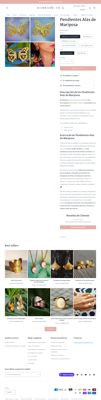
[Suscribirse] (38, 374)
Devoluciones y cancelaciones (60, 359)
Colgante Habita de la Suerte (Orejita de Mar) (39, 281)
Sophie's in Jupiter (14, 399)
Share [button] (64, 237)
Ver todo (50, 329)
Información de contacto (77, 399)
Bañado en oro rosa (68, 41)
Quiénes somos (10, 342)
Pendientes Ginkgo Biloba (61, 280)
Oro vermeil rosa (86, 45)
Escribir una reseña (78, 227)
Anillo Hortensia (16, 280)
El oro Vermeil (32, 356)
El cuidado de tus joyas (35, 353)
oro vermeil (74, 110)
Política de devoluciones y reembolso (59, 351)
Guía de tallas (32, 360)
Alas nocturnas (67, 53)
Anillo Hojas (39, 318)
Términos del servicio (53, 399)
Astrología (31, 363)
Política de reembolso (26, 399)
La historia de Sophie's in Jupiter (15, 346)
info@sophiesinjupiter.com (83, 342)
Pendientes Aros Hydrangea (16, 318)
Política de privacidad (57, 342)
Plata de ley (87, 36)
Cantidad (62, 57)
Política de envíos (56, 346)
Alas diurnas (81, 53)
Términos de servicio (57, 355)
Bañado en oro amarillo (70, 36)
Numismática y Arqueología (36, 342)
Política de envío (65, 399)
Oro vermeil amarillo (69, 45)
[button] (7, 8)
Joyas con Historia (34, 346)
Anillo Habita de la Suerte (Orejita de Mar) (62, 319)
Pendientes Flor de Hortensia (84, 280)
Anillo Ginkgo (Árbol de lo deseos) (85, 318)
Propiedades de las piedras (36, 349)
